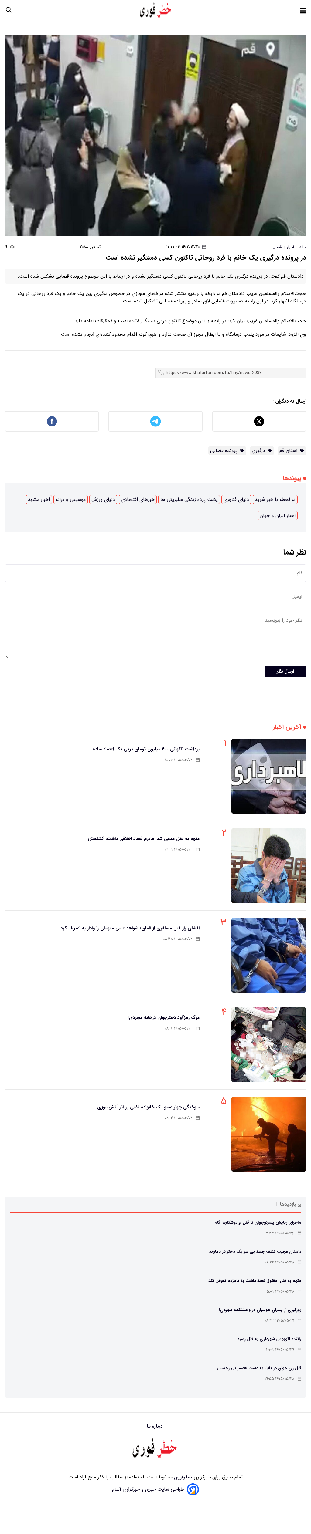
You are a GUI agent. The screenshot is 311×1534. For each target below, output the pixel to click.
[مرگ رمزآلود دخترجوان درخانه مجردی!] (268, 1044)
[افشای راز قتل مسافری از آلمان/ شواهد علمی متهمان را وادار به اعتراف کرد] (268, 955)
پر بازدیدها (290, 1204)
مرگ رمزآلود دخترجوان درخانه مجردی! (164, 1017)
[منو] (303, 11)
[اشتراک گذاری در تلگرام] (155, 421)
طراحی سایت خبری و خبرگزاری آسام (148, 1489)
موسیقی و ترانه (71, 499)
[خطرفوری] (155, 1449)
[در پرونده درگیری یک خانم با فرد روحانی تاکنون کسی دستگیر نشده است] (155, 135)
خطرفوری (182, 1477)
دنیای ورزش (103, 499)
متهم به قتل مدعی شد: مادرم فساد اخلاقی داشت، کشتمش (144, 838)
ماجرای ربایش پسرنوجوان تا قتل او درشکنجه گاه (258, 1222)
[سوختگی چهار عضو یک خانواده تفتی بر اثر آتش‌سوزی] (268, 1134)
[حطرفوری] (156, 10)
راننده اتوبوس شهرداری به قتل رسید (269, 1339)
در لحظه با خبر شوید (275, 499)
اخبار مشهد (39, 499)
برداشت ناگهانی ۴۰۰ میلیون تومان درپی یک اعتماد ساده (146, 749)
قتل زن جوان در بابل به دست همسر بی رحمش (259, 1368)
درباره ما (155, 1426)
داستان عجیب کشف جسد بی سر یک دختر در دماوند (255, 1251)
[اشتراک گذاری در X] (259, 421)
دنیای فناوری (236, 499)
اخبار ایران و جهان (278, 515)
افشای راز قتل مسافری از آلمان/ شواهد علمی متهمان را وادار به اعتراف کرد (130, 928)
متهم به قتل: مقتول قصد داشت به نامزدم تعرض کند (254, 1280)
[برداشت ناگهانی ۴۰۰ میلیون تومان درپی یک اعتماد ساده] (268, 776)
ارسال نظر (285, 671)
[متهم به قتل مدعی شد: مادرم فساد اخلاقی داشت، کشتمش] (268, 865)
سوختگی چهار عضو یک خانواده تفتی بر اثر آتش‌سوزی (148, 1107)
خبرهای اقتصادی (138, 499)
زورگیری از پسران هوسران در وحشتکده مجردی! (260, 1309)
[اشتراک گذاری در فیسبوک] (52, 421)
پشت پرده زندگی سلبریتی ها (189, 499)
